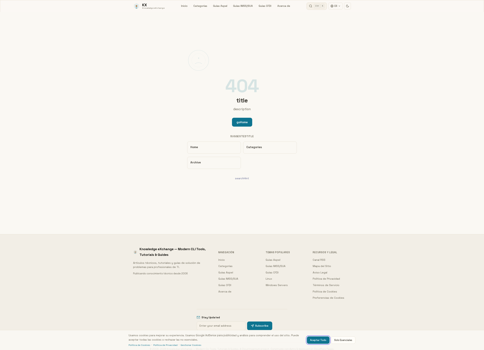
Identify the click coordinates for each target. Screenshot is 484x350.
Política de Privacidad (326, 278)
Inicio (184, 6)
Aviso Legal (320, 272)
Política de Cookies (325, 291)
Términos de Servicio (326, 285)
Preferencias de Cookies (328, 297)
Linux (269, 278)
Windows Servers (277, 285)
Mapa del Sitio (322, 266)
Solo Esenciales (343, 340)
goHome (242, 122)
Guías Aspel (220, 6)
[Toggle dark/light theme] (347, 6)
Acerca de (283, 6)
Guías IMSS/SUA (243, 6)
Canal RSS (319, 260)
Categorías (200, 6)
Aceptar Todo (318, 340)
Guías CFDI (265, 6)
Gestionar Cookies (191, 345)
